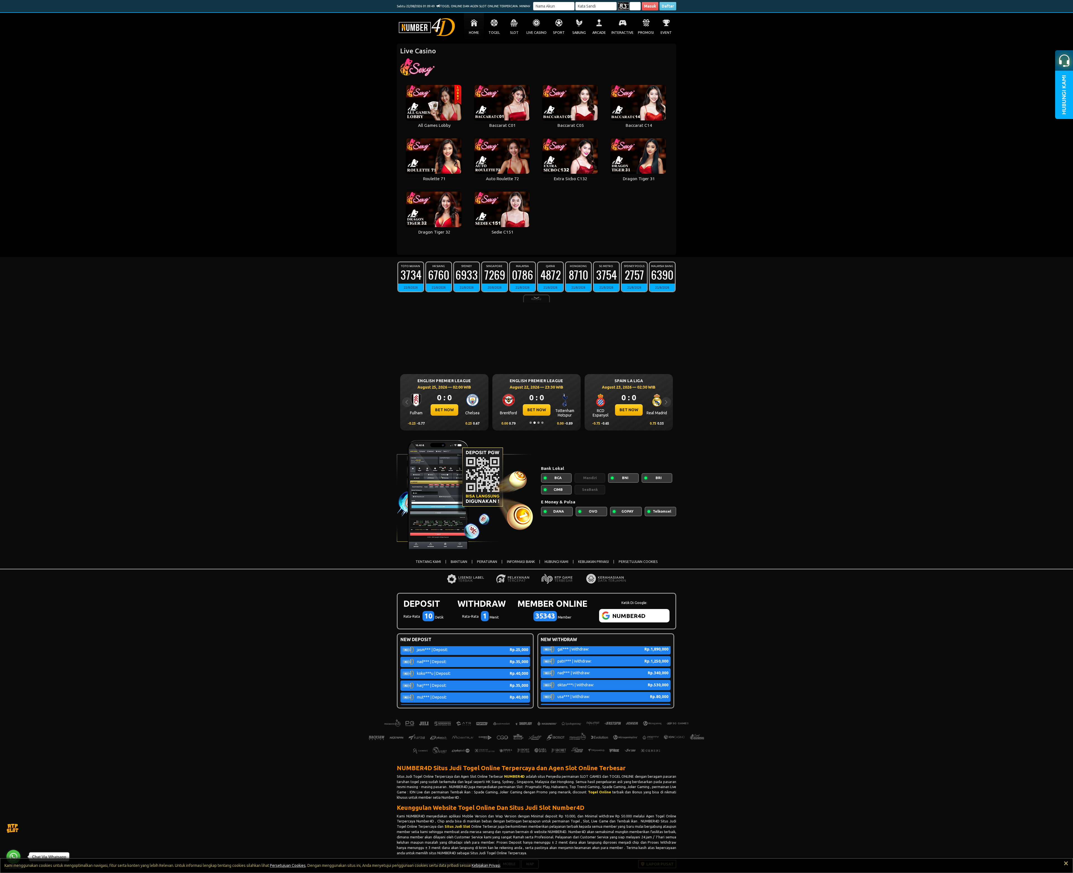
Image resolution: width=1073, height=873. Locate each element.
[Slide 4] (542, 423)
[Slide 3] (538, 423)
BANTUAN (459, 561)
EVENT (666, 32)
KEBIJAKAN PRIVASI (593, 561)
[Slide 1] (531, 423)
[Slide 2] (534, 423)
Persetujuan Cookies (288, 865)
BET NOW (444, 410)
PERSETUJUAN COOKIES (638, 561)
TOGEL (494, 32)
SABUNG (579, 32)
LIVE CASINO (536, 32)
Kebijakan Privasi (486, 865)
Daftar (668, 6)
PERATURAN (487, 561)
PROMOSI (646, 32)
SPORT (559, 32)
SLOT (514, 32)
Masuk (650, 6)
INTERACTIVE (622, 32)
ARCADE (599, 32)
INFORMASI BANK (521, 561)
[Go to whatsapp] (13, 857)
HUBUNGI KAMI (556, 561)
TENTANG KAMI (428, 561)
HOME (474, 32)
